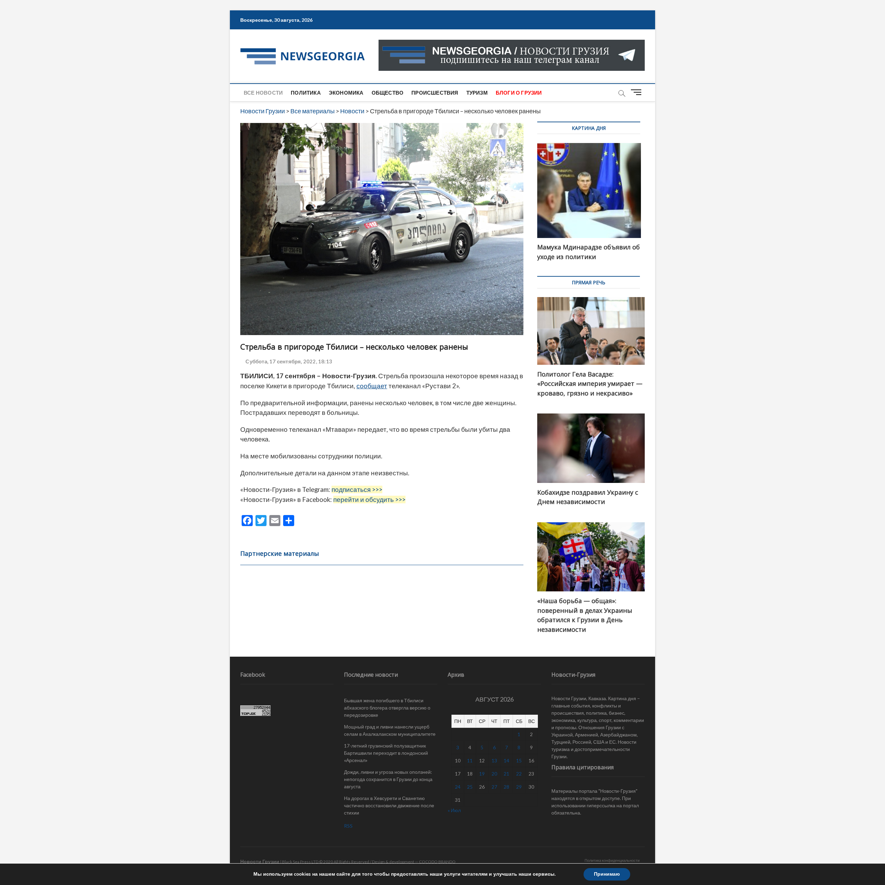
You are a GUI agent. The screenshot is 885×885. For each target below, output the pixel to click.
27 (494, 787)
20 (494, 774)
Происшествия (434, 92)
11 (470, 760)
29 (519, 787)
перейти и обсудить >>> (369, 499)
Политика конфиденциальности (612, 860)
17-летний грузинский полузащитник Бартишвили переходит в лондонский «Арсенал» (386, 753)
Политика (306, 92)
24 (457, 787)
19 (482, 774)
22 (519, 774)
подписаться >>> (357, 489)
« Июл (454, 810)
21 (506, 774)
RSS (348, 826)
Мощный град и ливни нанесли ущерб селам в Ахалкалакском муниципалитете (390, 730)
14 (506, 760)
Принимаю (607, 874)
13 (494, 760)
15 (519, 760)
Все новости (263, 92)
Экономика (346, 92)
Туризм (477, 92)
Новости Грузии (259, 861)
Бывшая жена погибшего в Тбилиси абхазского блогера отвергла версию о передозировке (387, 707)
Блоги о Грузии (519, 92)
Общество (388, 92)
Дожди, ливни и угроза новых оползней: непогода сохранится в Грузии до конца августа (388, 779)
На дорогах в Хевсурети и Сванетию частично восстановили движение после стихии (389, 805)
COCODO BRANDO (437, 861)
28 (506, 787)
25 (470, 787)
